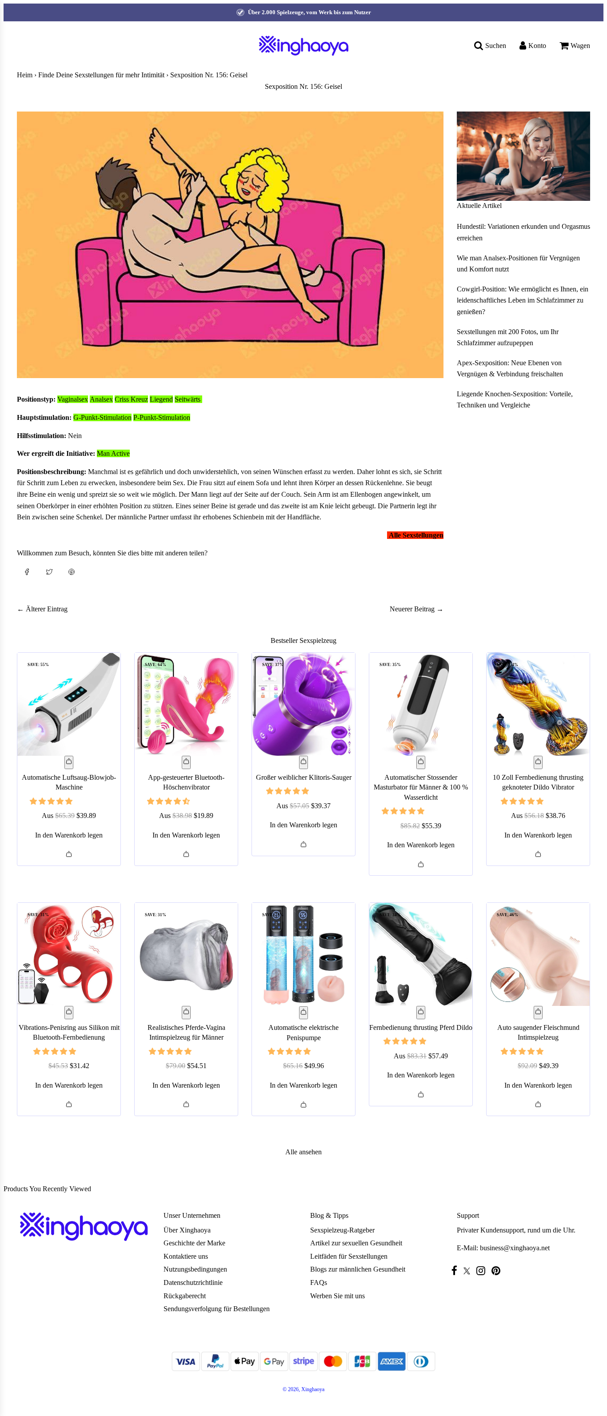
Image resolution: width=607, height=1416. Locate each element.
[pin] (498, 1270)
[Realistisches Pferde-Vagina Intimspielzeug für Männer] (186, 954)
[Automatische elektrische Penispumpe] (303, 954)
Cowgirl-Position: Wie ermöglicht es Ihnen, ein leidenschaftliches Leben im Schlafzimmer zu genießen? (522, 300)
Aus (69, 815)
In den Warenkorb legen (69, 835)
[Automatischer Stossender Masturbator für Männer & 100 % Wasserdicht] (420, 704)
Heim (24, 75)
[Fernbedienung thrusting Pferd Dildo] (420, 954)
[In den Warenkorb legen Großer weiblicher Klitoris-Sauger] (303, 762)
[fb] (456, 1270)
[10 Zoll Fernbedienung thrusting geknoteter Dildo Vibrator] (538, 704)
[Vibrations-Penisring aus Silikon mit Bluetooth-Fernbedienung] (68, 954)
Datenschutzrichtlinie (193, 1282)
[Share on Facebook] (27, 571)
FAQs (318, 1282)
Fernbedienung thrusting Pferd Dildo (420, 1027)
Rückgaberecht (185, 1296)
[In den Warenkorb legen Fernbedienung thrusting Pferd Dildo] (420, 1012)
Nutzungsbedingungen (195, 1269)
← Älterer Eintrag (42, 609)
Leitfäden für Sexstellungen (348, 1256)
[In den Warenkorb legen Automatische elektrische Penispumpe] (303, 1013)
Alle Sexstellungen (416, 535)
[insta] (483, 1270)
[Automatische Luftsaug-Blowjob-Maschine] (68, 704)
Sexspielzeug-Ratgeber (342, 1230)
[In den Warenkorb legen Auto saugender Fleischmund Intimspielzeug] (538, 1012)
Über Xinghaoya (187, 1230)
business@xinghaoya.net (515, 1248)
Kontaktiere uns (186, 1256)
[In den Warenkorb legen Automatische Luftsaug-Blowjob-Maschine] (68, 762)
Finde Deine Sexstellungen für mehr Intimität (101, 75)
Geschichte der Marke (194, 1243)
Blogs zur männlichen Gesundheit (357, 1269)
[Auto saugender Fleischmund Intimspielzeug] (538, 954)
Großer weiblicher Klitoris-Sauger (303, 777)
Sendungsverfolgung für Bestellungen (217, 1308)
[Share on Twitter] (49, 571)
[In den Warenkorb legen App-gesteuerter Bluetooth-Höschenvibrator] (186, 762)
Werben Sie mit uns (337, 1296)
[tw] (469, 1271)
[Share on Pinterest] (71, 571)
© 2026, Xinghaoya (303, 1389)
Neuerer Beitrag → (416, 609)
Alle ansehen (303, 1152)
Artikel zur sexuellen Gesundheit (356, 1243)
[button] (52, 801)
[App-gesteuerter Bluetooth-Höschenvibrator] (186, 704)
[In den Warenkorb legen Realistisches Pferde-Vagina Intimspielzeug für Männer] (186, 1012)
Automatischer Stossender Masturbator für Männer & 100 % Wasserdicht (421, 787)
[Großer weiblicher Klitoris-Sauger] (303, 704)
